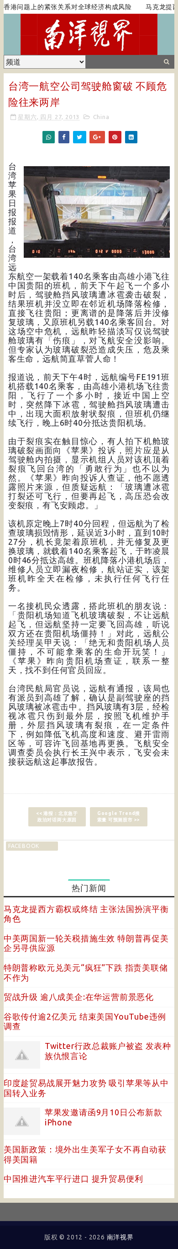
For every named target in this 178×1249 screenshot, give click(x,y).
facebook (23, 846)
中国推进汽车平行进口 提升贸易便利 (73, 1178)
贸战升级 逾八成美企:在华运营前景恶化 (79, 996)
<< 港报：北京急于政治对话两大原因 (57, 816)
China (101, 117)
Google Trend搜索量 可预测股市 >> (119, 816)
